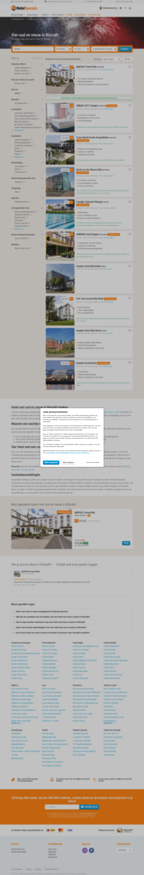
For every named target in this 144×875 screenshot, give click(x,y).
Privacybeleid (50, 453)
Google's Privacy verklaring (79, 453)
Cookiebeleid (63, 453)
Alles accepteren (51, 462)
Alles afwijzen (68, 462)
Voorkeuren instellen (92, 462)
